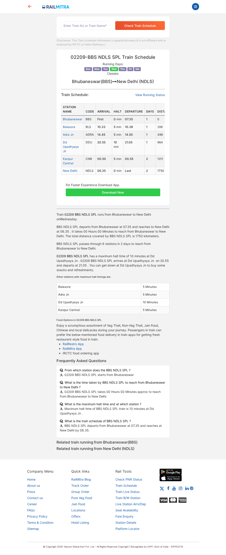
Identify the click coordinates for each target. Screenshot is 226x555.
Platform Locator (127, 529)
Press (31, 492)
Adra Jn (68, 134)
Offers (75, 516)
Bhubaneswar (72, 119)
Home (31, 479)
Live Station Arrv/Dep (130, 504)
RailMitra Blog (81, 479)
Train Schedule (126, 485)
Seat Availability (126, 510)
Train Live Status (127, 492)
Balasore (69, 127)
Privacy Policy (37, 516)
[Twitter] (162, 488)
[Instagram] (180, 488)
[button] (113, 190)
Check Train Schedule (140, 26)
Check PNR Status (128, 479)
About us (33, 485)
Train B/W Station (127, 498)
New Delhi (70, 170)
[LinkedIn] (187, 488)
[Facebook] (168, 488)
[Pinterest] (191, 488)
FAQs (31, 510)
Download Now (113, 192)
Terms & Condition (40, 522)
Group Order (80, 492)
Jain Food (78, 504)
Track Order (80, 485)
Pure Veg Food (81, 498)
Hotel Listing (80, 522)
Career (32, 504)
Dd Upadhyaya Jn (71, 147)
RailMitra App (72, 348)
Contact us (35, 498)
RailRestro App (73, 344)
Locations (78, 510)
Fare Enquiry (124, 516)
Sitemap (33, 529)
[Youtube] (174, 488)
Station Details (125, 522)
